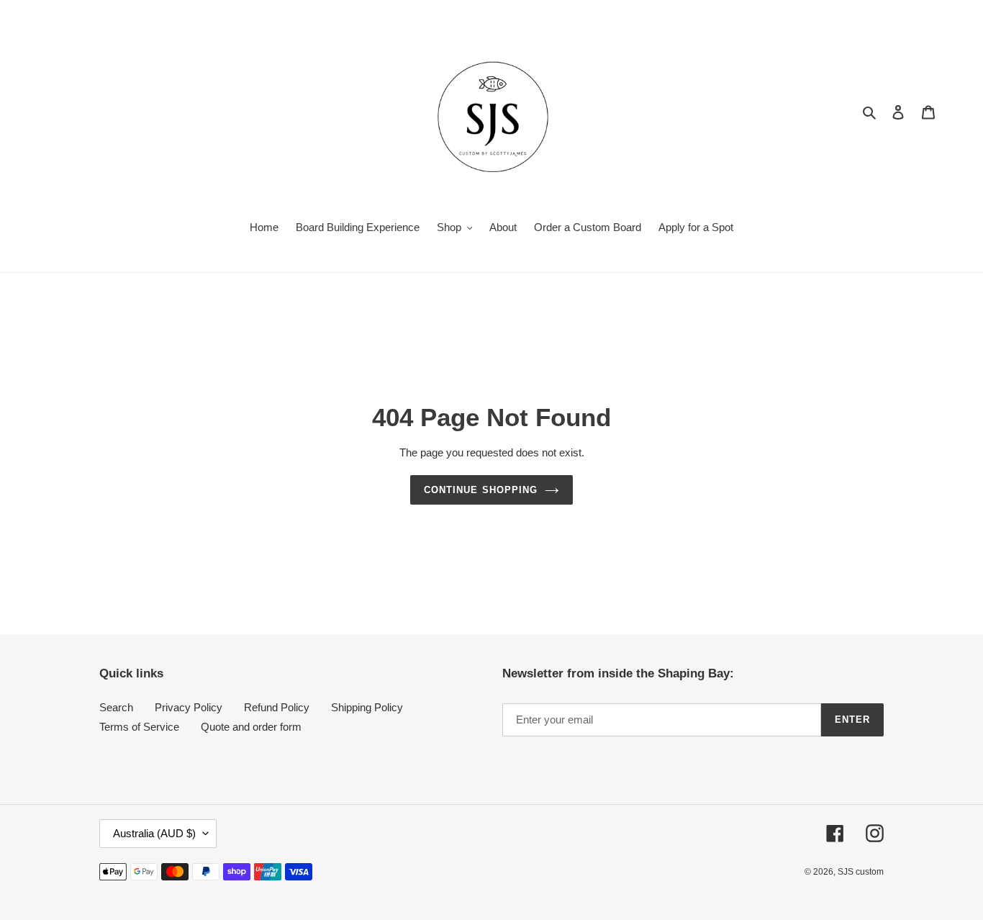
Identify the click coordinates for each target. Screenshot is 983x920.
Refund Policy (276, 707)
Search (116, 707)
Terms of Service (139, 727)
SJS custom (861, 872)
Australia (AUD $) (154, 833)
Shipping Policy (367, 707)
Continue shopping (481, 489)
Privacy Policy (188, 707)
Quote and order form (251, 727)
